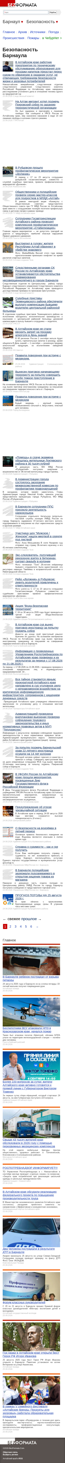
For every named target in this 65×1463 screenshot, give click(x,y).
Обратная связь (10, 1452)
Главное (9, 32)
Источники (37, 32)
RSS (21, 1458)
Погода (53, 32)
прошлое (29, 919)
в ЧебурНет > (52, 38)
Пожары (33, 38)
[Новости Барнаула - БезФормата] (19, 4)
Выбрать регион (10, 1455)
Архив (22, 32)
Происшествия (13, 38)
